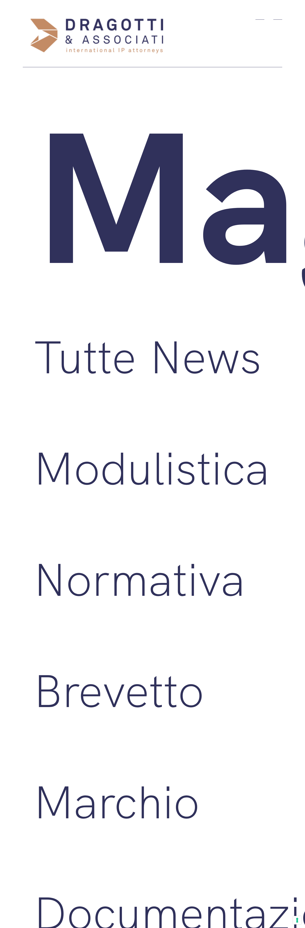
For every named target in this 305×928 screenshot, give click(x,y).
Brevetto (118, 690)
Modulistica (151, 467)
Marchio (116, 801)
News (205, 356)
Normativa (139, 578)
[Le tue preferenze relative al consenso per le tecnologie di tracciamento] (297, 920)
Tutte (84, 356)
